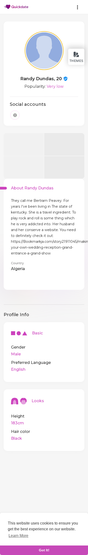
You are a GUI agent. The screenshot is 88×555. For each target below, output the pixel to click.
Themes (76, 61)
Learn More (18, 536)
